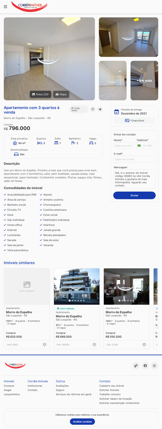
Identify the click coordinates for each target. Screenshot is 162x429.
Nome (118, 140)
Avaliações (62, 385)
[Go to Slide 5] (81, 300)
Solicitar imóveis (109, 390)
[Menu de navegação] (5, 6)
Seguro (60, 390)
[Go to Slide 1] (70, 301)
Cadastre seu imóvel (111, 385)
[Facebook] (145, 365)
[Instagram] (154, 365)
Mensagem (120, 167)
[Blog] (136, 365)
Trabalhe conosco (110, 394)
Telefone (142, 140)
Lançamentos (12, 394)
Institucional (35, 385)
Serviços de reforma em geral (73, 394)
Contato (32, 390)
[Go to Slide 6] (84, 300)
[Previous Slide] (57, 286)
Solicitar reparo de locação (115, 398)
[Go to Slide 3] (75, 300)
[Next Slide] (96, 286)
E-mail (118, 153)
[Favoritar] (93, 109)
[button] (77, 286)
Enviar (134, 195)
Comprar (9, 385)
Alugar (8, 390)
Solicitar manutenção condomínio (119, 403)
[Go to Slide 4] (78, 300)
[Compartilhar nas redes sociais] (100, 109)
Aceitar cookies (82, 421)
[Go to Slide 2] (72, 300)
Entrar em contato (125, 134)
